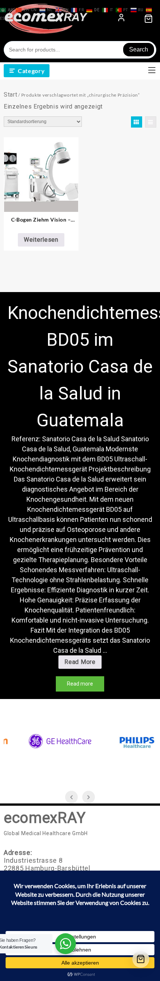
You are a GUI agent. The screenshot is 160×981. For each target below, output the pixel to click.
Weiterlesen (41, 239)
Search (138, 49)
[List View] (150, 122)
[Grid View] (136, 122)
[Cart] (140, 959)
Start (10, 94)
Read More (82, 663)
